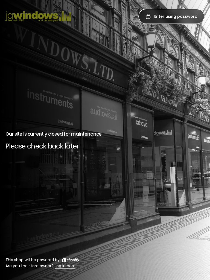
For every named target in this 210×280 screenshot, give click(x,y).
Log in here (65, 266)
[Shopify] (70, 259)
